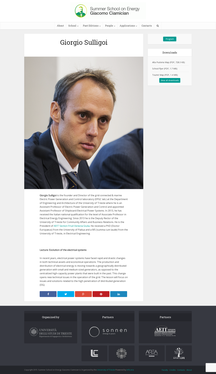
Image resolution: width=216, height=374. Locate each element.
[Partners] (108, 331)
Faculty (165, 370)
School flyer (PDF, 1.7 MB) (164, 68)
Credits (172, 370)
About (60, 25)
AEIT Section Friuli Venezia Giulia (72, 225)
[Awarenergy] (108, 10)
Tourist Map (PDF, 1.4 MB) (165, 74)
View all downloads (170, 80)
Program (170, 39)
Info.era (130, 369)
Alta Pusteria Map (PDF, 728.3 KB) (168, 62)
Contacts (147, 25)
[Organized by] (50, 332)
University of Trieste (106, 369)
